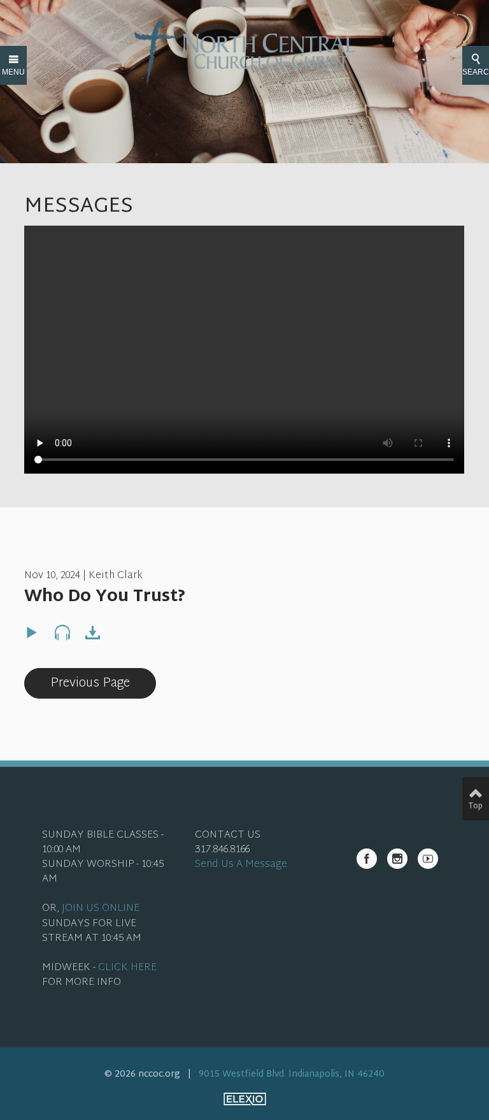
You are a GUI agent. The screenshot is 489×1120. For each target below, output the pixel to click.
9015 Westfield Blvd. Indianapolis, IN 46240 (292, 1074)
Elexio (245, 1099)
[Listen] (62, 633)
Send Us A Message (241, 864)
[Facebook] (367, 858)
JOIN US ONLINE (100, 908)
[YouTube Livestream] (428, 858)
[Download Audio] (93, 633)
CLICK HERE (127, 968)
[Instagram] (397, 858)
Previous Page (90, 683)
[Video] (31, 633)
